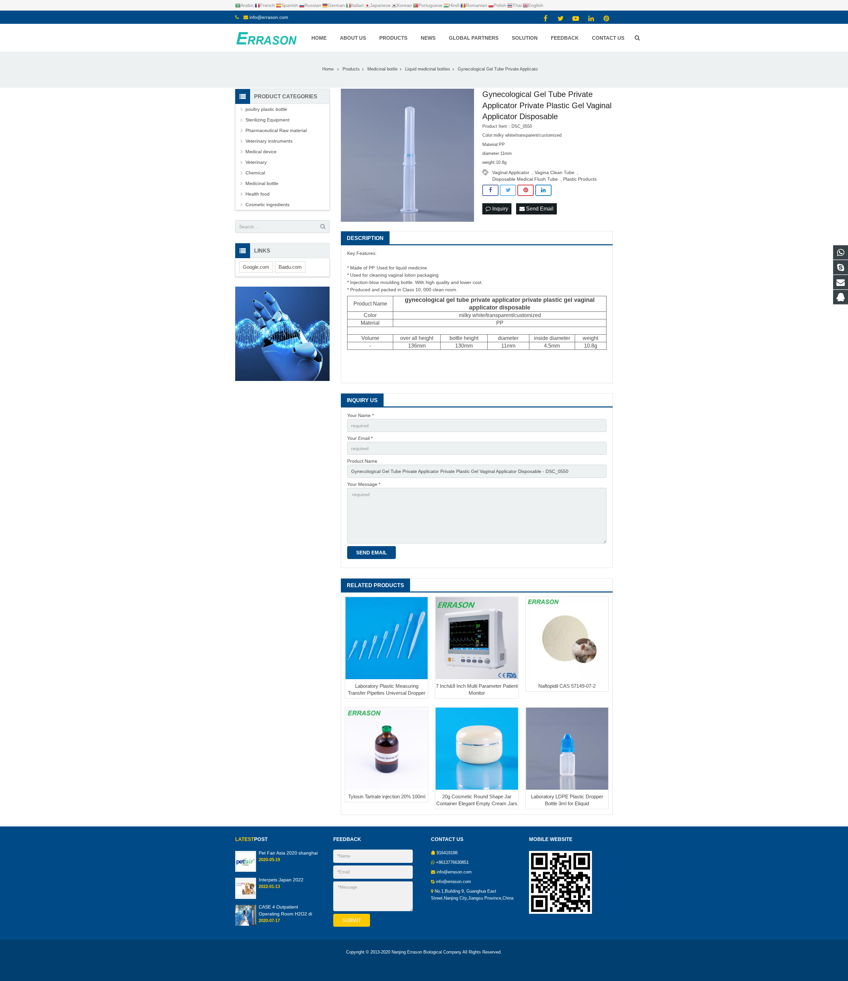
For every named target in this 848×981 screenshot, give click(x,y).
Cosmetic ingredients (267, 204)
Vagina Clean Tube (554, 172)
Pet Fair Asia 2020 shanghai (288, 853)
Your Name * (360, 415)
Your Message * (363, 484)
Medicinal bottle (261, 183)
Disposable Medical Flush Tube (525, 179)
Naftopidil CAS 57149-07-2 (567, 686)
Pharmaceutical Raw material (276, 130)
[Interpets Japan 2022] (245, 897)
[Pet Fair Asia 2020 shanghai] (245, 870)
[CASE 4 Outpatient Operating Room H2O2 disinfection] (245, 924)
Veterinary (256, 162)
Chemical (255, 172)
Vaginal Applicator (510, 172)
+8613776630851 (452, 862)
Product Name (362, 461)
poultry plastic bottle (266, 109)
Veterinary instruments (268, 141)
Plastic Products (580, 179)
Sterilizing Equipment (267, 119)
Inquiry (499, 208)
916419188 (447, 853)
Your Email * (360, 438)
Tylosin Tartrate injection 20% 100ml (386, 796)
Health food (257, 194)
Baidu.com (290, 267)
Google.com (256, 267)
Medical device (261, 151)
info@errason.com (268, 17)
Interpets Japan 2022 (281, 879)
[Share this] (490, 190)
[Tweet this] (508, 190)
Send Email (539, 208)
